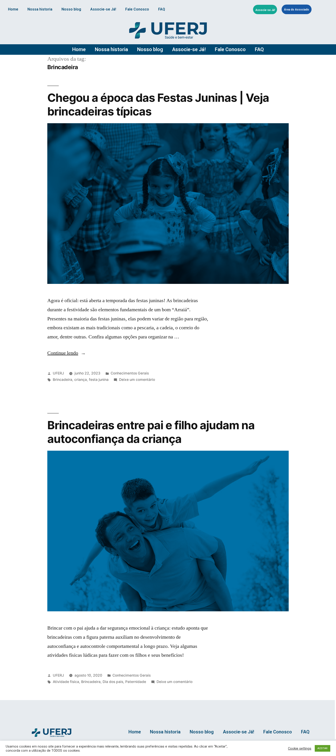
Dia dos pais (113, 682)
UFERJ (58, 373)
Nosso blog (71, 9)
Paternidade (135, 682)
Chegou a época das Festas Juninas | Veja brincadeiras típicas (158, 104)
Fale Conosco (137, 9)
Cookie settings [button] (299, 748)
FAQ (161, 9)
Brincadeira (62, 379)
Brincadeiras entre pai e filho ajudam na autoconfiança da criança (151, 431)
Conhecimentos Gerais (130, 373)
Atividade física (66, 682)
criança (80, 379)
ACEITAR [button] (322, 748)
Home (13, 9)
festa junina (99, 379)
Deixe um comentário (137, 379)
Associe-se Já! (103, 9)
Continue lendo (66, 353)
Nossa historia (39, 9)
